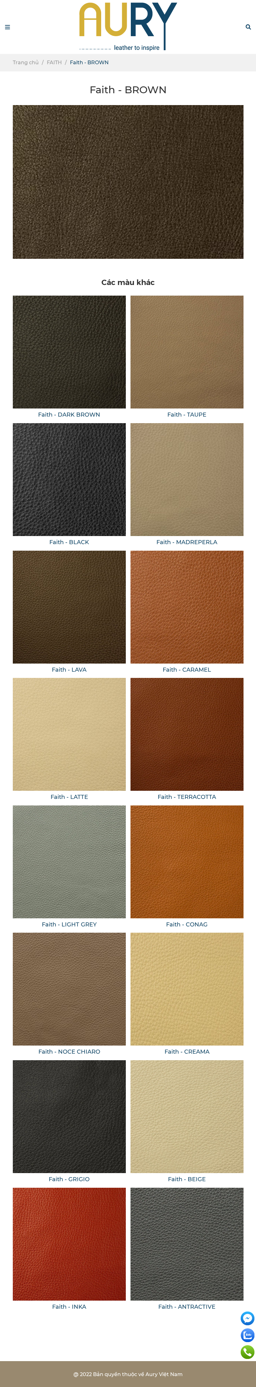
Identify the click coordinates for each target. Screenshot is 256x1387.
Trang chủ (26, 62)
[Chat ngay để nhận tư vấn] (247, 1318)
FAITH (54, 62)
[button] (248, 27)
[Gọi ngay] (247, 1352)
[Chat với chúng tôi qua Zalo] (247, 1335)
